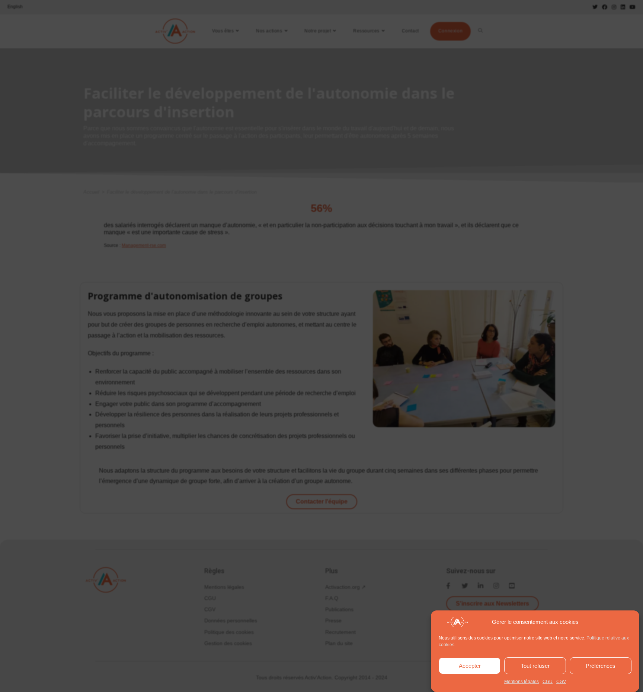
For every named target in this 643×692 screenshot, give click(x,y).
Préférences (600, 666)
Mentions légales (521, 681)
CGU (548, 681)
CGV (561, 681)
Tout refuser (535, 666)
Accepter (470, 666)
